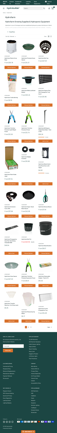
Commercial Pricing (8, 366)
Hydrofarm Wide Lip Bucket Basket (28, 91)
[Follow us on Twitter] (7, 422)
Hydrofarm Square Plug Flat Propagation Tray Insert (44, 92)
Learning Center (28, 2)
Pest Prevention (33, 358)
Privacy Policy (34, 371)
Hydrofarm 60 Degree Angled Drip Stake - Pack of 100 (44, 129)
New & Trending (33, 349)
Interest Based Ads (36, 373)
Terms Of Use (34, 378)
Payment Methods (7, 376)
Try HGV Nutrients (33, 339)
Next (49, 327)
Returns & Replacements (9, 371)
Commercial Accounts (18, 2)
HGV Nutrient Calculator (35, 341)
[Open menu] (3, 8)
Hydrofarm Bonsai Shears (45, 206)
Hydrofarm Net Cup (43, 58)
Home (4, 12)
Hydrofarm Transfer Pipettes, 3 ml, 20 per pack (11, 304)
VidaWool (33, 395)
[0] (52, 8)
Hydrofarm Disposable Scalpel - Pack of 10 (44, 277)
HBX (32, 393)
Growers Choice (35, 410)
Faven (32, 398)
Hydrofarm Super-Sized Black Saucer (28, 207)
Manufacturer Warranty (8, 373)
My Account (6, 378)
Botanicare (34, 412)
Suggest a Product (33, 353)
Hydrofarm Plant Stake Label (10, 175)
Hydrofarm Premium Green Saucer (28, 59)
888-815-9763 (5, 2)
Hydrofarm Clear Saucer (11, 276)
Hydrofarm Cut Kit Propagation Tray (43, 309)
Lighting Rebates (7, 403)
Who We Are (34, 366)
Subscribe (8, 350)
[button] (28, 431)
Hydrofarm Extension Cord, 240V (10, 207)
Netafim (33, 400)
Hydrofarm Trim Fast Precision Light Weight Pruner (10, 129)
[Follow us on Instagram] (10, 422)
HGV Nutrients (34, 391)
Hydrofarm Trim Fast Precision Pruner (27, 128)
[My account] (49, 8)
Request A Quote (7, 391)
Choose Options (11, 67)
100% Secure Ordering (8, 393)
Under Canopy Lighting (34, 344)
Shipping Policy (7, 368)
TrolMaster (33, 407)
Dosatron (33, 403)
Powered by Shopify (7, 428)
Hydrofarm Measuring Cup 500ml (28, 312)
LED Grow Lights (33, 356)
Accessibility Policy (36, 383)
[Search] (44, 8)
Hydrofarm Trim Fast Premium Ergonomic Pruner (28, 277)
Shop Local (32, 351)
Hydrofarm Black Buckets (44, 245)
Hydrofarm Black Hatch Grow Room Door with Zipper (44, 165)
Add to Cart (45, 141)
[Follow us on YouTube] (12, 422)
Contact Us (12, 2)
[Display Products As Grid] (48, 36)
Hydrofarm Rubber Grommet (26, 157)
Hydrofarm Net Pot (26, 239)
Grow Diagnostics (37, 2)
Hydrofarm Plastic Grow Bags (11, 59)
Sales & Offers (32, 346)
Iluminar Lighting (35, 405)
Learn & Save (49, 2)
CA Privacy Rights (35, 376)
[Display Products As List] (51, 36)
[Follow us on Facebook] (4, 422)
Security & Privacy (7, 395)
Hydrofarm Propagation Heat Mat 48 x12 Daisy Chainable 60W (11, 240)
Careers (33, 380)
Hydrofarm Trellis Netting (11, 97)
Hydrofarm (7, 56)
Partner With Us (35, 368)
